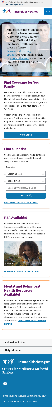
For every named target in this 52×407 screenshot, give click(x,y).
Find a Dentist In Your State (20, 202)
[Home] (20, 11)
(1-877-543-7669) (28, 401)
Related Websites (15, 342)
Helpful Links (13, 350)
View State (26, 134)
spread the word (19, 58)
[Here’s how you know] (26, 3)
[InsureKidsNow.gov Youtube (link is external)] (5, 383)
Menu (48, 11)
